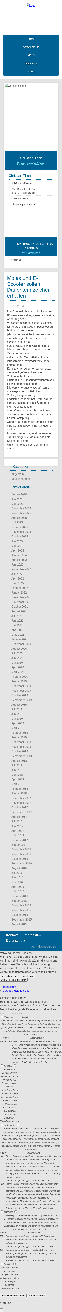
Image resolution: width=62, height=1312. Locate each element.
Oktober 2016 (19, 858)
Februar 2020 (19, 676)
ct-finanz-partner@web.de (26, 204)
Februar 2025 (19, 527)
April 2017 (17, 830)
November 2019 (21, 690)
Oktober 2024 (19, 536)
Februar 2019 (19, 732)
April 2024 (17, 550)
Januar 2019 (19, 737)
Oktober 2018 (19, 751)
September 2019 (21, 700)
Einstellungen (27, 976)
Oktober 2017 (19, 807)
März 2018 (17, 784)
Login (20, 946)
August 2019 (19, 704)
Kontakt (31, 71)
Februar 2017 (19, 840)
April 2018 (17, 779)
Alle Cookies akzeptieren (13, 979)
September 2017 (21, 812)
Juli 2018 (17, 765)
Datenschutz (15, 940)
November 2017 (21, 802)
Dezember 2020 (21, 644)
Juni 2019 (17, 714)
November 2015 (21, 910)
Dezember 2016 (21, 849)
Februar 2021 (19, 639)
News (31, 55)
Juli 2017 (17, 821)
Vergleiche (31, 47)
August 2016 (19, 868)
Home (31, 39)
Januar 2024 (19, 555)
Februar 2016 (19, 896)
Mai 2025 (17, 522)
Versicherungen (21, 478)
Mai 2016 (17, 882)
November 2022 (21, 569)
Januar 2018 (19, 793)
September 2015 (21, 919)
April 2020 (17, 667)
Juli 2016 (17, 872)
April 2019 (17, 723)
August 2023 (19, 559)
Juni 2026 (17, 499)
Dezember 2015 (21, 905)
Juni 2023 (17, 564)
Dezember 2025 (21, 508)
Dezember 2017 (21, 798)
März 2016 (17, 891)
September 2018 (21, 756)
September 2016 (21, 863)
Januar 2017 (19, 844)
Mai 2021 (17, 625)
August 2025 (19, 517)
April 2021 (17, 629)
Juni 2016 (17, 877)
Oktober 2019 (19, 695)
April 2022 (17, 578)
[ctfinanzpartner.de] (31, 5)
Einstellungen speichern (13, 1295)
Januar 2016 (19, 900)
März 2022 (17, 583)
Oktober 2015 (19, 914)
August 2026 (19, 494)
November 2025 (21, 513)
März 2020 (17, 672)
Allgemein (17, 474)
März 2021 (17, 634)
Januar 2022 (19, 592)
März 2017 (17, 835)
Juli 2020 (17, 653)
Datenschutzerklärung (16, 990)
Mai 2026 (17, 503)
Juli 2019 (17, 709)
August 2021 (19, 611)
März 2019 (17, 728)
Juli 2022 (17, 573)
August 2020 (19, 648)
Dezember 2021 (21, 597)
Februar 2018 (19, 788)
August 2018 (19, 760)
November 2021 (21, 601)
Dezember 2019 (21, 686)
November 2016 (21, 854)
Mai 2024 (17, 545)
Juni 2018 (17, 770)
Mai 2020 (17, 662)
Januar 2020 (19, 681)
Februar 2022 (19, 587)
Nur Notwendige (9, 976)
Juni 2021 (17, 620)
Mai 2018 (17, 774)
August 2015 (19, 924)
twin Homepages (43, 946)
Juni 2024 (17, 541)
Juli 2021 (17, 615)
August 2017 (19, 816)
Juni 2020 (17, 658)
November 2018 (21, 746)
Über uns (31, 63)
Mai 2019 (17, 718)
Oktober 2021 (19, 606)
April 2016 (17, 886)
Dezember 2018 (21, 742)
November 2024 (21, 531)
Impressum (32, 935)
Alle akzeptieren (37, 1295)
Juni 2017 (17, 826)
